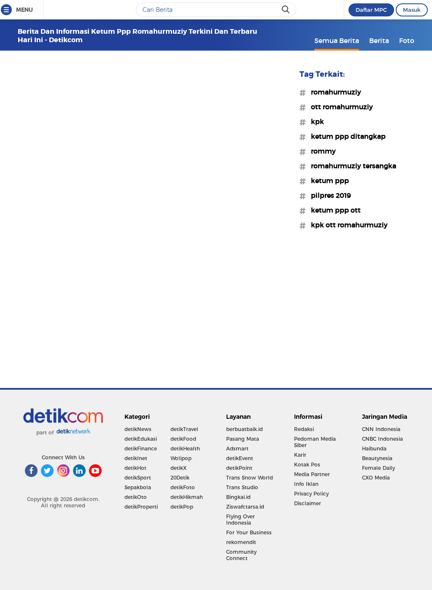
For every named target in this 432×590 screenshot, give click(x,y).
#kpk (315, 121)
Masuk (412, 9)
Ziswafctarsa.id (245, 507)
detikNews (137, 429)
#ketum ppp (327, 180)
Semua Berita (336, 40)
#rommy (321, 151)
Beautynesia (377, 458)
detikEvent (239, 458)
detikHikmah (186, 497)
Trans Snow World (249, 477)
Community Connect (241, 555)
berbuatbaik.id (244, 429)
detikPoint (239, 468)
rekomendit (241, 542)
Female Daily (378, 468)
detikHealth (185, 448)
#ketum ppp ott (333, 210)
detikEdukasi (140, 439)
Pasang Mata (242, 439)
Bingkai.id (238, 497)
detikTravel (184, 429)
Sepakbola (137, 487)
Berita (379, 40)
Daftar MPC (371, 9)
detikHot (135, 468)
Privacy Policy (311, 493)
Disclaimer (307, 503)
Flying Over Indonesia (240, 519)
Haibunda (374, 448)
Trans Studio (242, 487)
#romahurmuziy (333, 92)
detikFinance (140, 448)
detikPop (181, 507)
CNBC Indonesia (382, 439)
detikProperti (141, 507)
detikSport (137, 477)
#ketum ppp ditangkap (346, 136)
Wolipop (181, 458)
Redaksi (304, 429)
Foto (406, 40)
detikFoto (182, 487)
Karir (300, 455)
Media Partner (312, 474)
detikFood (183, 439)
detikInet (135, 458)
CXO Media (376, 477)
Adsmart (237, 448)
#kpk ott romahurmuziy (347, 225)
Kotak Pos (307, 464)
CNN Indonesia (381, 429)
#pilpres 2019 (328, 195)
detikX (178, 468)
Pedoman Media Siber (315, 442)
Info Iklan (306, 484)
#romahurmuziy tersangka (351, 166)
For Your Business (249, 532)
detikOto (135, 497)
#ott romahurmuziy (339, 106)
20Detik (179, 477)
